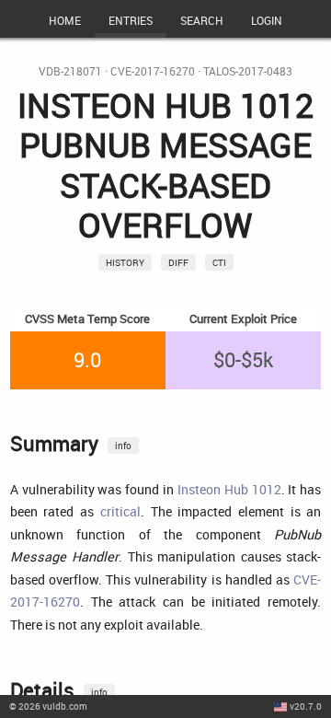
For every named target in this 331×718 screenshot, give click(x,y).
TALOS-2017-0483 (247, 71)
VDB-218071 (70, 71)
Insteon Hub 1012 (229, 489)
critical (120, 511)
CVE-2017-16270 (152, 71)
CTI (219, 262)
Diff (178, 262)
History (125, 262)
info (123, 445)
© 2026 (48, 706)
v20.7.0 (306, 706)
